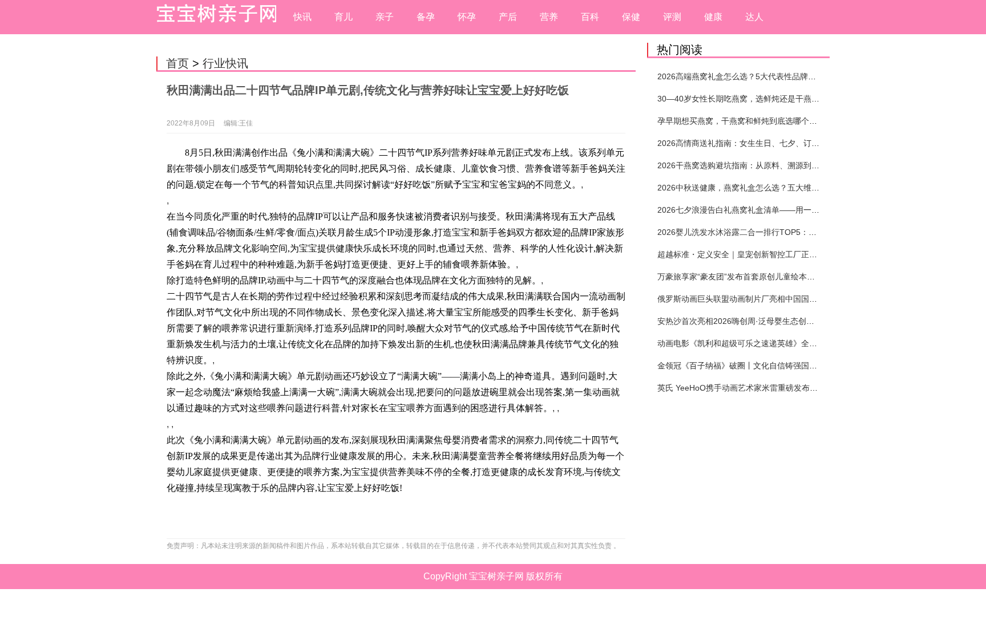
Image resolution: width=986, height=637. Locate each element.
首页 (177, 63)
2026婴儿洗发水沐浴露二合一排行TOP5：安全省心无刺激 (760, 232)
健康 (713, 17)
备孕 (426, 17)
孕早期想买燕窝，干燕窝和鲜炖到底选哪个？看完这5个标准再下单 (775, 120)
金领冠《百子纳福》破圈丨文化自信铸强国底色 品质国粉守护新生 (774, 365)
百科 (590, 17)
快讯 (302, 17)
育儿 (343, 17)
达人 (754, 17)
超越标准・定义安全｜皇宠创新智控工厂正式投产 (745, 254)
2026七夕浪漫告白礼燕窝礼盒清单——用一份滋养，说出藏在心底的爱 (782, 209)
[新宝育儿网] (213, 17)
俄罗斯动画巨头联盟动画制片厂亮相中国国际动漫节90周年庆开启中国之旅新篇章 (801, 298)
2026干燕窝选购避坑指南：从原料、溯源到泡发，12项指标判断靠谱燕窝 (786, 165)
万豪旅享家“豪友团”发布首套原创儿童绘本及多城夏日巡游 (760, 276)
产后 (508, 17)
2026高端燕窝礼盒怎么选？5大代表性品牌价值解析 (748, 76)
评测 (672, 17)
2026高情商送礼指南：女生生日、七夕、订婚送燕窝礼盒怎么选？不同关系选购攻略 (806, 143)
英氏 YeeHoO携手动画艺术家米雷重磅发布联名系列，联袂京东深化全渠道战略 (797, 387)
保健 (631, 17)
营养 (549, 17)
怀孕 (467, 17)
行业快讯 (225, 63)
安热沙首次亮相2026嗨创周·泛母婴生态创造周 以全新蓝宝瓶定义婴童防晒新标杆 (800, 321)
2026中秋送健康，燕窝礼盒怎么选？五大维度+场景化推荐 (760, 187)
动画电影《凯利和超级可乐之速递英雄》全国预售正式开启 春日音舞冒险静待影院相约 (810, 343)
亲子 (384, 17)
